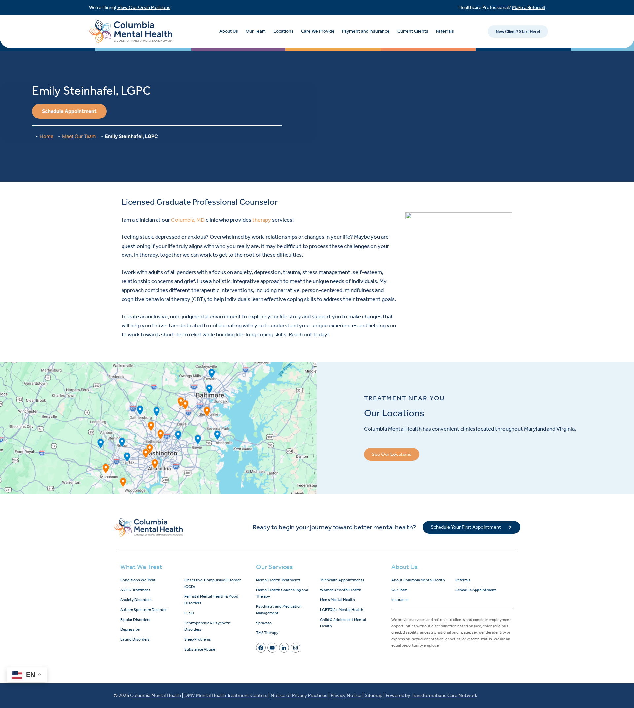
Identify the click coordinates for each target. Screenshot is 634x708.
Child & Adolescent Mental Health (343, 622)
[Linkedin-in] (284, 648)
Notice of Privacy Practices (299, 695)
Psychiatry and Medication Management (279, 609)
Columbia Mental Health (155, 695)
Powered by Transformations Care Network (431, 695)
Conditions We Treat (138, 580)
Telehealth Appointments (342, 580)
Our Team (256, 31)
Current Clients (412, 31)
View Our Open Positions (143, 7)
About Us (228, 31)
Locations (283, 31)
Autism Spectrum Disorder (143, 609)
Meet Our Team (79, 136)
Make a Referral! (528, 7)
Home (46, 136)
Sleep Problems (197, 639)
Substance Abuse (199, 649)
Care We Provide (318, 31)
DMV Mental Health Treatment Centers (225, 695)
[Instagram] (295, 648)
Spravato (264, 623)
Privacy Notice (346, 695)
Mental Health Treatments (278, 580)
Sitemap (374, 695)
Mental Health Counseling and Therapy (282, 593)
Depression (130, 629)
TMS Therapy (267, 632)
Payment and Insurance (366, 31)
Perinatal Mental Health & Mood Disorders (211, 599)
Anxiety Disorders (136, 599)
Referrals (445, 31)
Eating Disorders (135, 639)
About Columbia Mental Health (418, 580)
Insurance (399, 599)
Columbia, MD (188, 220)
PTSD (189, 613)
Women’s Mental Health (340, 590)
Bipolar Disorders (135, 619)
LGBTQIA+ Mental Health (341, 609)
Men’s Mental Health (337, 599)
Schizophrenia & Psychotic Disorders (207, 626)
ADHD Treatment (135, 590)
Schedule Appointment (475, 590)
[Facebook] (261, 648)
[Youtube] (272, 648)
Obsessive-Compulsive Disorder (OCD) (212, 583)
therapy (261, 220)
